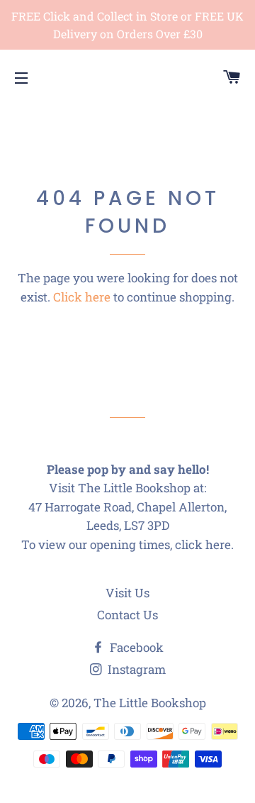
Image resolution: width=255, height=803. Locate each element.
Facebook (135, 647)
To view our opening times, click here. (127, 544)
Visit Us (127, 593)
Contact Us (127, 615)
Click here (81, 297)
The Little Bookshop (150, 702)
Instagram (135, 669)
